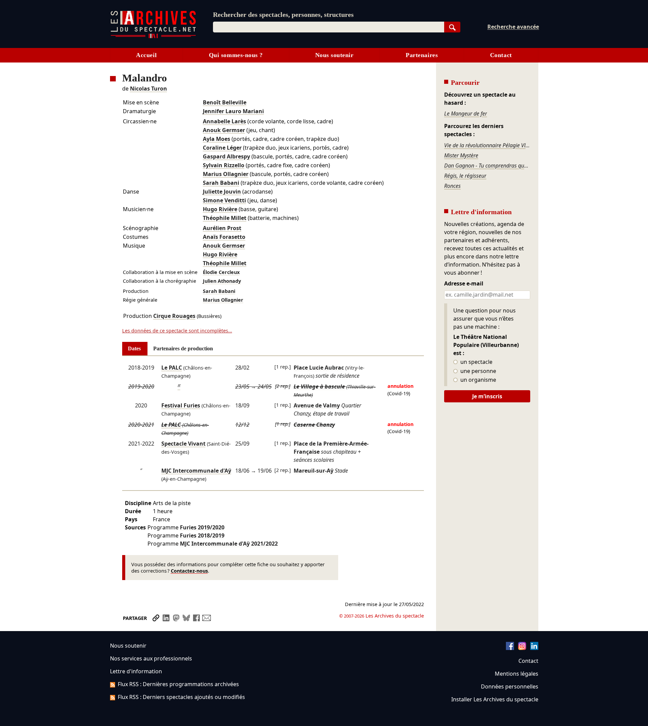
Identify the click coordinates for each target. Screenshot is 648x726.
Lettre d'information (136, 671)
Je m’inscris (487, 396)
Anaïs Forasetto (224, 237)
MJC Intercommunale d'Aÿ (196, 470)
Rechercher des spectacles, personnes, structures (283, 14)
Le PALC (171, 367)
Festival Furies (180, 405)
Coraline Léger (222, 147)
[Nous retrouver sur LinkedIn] (534, 648)
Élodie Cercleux (221, 272)
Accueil (146, 55)
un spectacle (475, 362)
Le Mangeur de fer (465, 113)
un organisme (477, 380)
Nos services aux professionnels (151, 658)
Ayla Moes (216, 139)
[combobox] (328, 27)
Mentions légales (516, 673)
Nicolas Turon (148, 88)
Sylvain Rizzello (223, 165)
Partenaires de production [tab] (183, 348)
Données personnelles (509, 686)
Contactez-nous (189, 571)
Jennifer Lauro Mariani (233, 111)
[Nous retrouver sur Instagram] (522, 648)
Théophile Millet (224, 218)
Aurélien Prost (222, 228)
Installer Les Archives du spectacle (494, 699)
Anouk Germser (224, 130)
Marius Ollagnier (225, 174)
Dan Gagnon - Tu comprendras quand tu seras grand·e (487, 165)
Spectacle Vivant (183, 443)
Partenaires (422, 55)
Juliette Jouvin (222, 191)
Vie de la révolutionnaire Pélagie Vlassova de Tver (487, 145)
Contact (501, 55)
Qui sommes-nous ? (236, 55)
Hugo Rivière (220, 209)
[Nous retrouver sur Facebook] (510, 648)
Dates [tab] (134, 348)
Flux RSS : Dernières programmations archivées (178, 684)
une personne (477, 371)
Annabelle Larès (224, 121)
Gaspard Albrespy (226, 156)
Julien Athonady (222, 281)
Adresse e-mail (463, 284)
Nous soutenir (334, 55)
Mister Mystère (461, 155)
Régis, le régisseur (465, 175)
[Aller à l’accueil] (153, 37)
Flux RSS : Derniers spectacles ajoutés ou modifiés (181, 697)
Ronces (452, 186)
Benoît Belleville (224, 102)
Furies (202, 527)
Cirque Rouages (174, 316)
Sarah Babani (221, 182)
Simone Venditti (224, 200)
